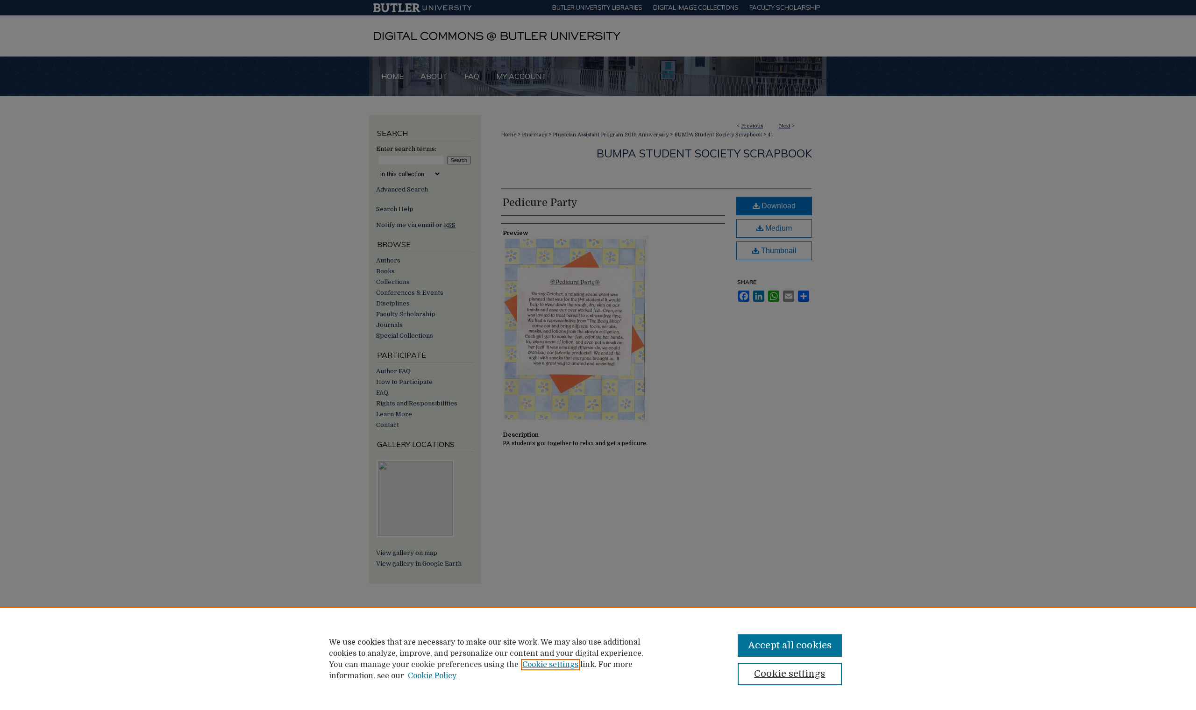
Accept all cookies (790, 645)
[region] (598, 658)
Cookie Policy (432, 676)
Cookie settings (550, 664)
